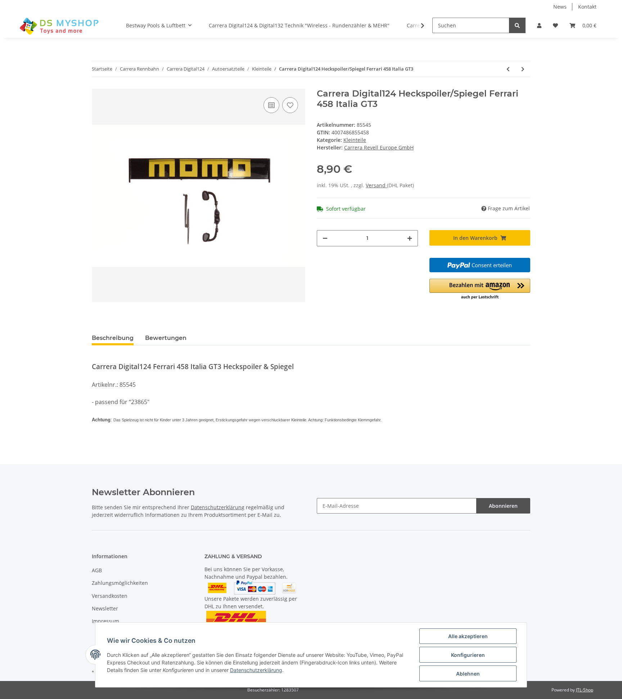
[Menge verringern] (325, 238)
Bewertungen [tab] (165, 338)
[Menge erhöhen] (410, 238)
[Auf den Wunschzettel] (290, 105)
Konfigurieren (468, 655)
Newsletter (105, 608)
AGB (97, 570)
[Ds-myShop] (60, 25)
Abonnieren (503, 505)
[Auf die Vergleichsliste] (271, 105)
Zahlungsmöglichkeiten (120, 582)
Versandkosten (109, 595)
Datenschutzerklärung (217, 507)
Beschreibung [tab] (113, 338)
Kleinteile (354, 139)
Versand (376, 185)
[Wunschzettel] (555, 25)
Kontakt (587, 6)
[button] (539, 25)
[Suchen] (517, 25)
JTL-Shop (584, 690)
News (560, 6)
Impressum (105, 621)
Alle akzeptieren (468, 636)
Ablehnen (468, 674)
